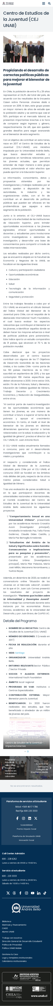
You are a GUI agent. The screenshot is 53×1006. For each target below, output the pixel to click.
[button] (43, 3)
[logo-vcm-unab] (8, 3)
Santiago (20, 652)
